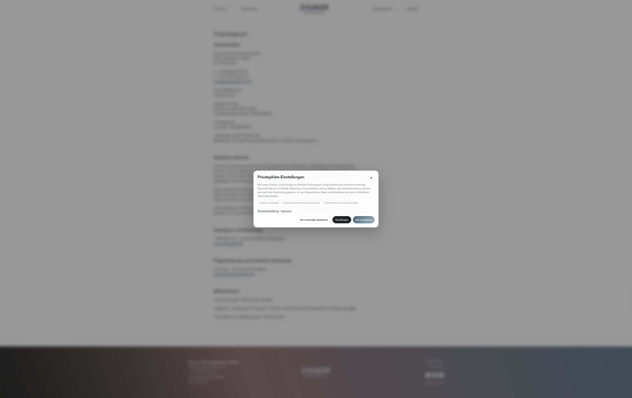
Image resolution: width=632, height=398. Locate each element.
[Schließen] (371, 178)
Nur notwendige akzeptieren (314, 220)
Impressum (286, 211)
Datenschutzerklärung (268, 211)
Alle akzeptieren (363, 220)
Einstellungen (341, 220)
